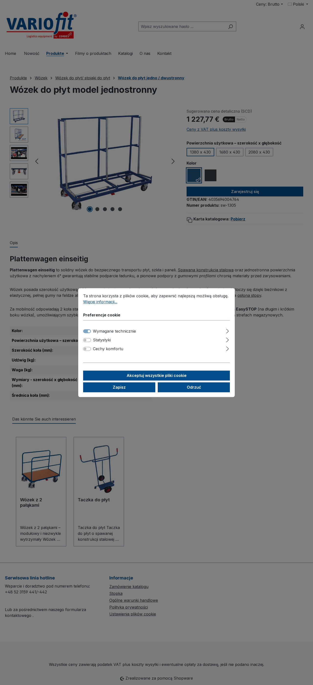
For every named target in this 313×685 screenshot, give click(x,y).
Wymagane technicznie (114, 331)
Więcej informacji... (100, 301)
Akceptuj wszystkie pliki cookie (157, 375)
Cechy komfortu (108, 348)
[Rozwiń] (227, 330)
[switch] (87, 340)
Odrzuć (194, 387)
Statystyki (102, 339)
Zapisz (119, 387)
